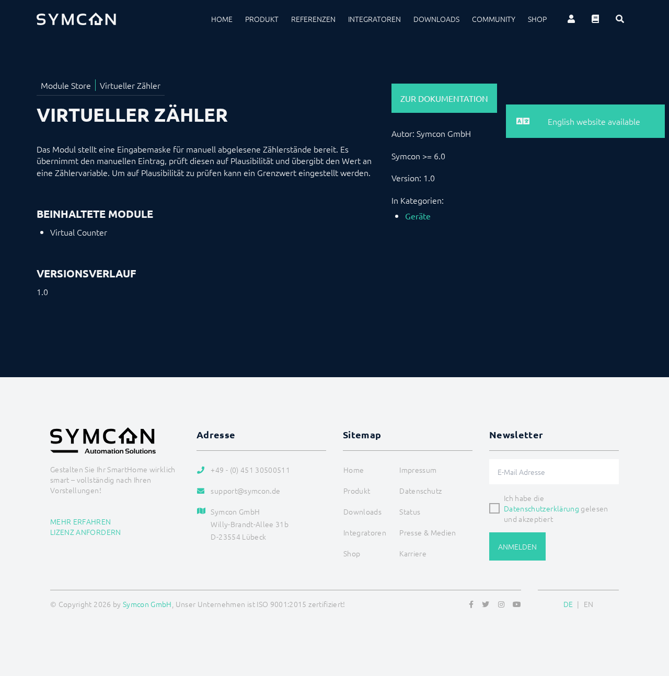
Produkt (262, 19)
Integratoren (374, 19)
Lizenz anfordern (85, 532)
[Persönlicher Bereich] (571, 18)
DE (568, 604)
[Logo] (76, 19)
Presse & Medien (427, 532)
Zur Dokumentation (444, 98)
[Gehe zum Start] (648, 617)
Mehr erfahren (80, 521)
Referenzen (313, 19)
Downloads (436, 19)
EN (589, 604)
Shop (537, 19)
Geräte (418, 216)
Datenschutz (420, 490)
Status (409, 511)
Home (222, 19)
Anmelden (517, 546)
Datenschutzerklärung (541, 508)
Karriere (412, 553)
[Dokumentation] (595, 18)
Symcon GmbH (147, 604)
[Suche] (619, 18)
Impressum (417, 469)
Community (493, 19)
